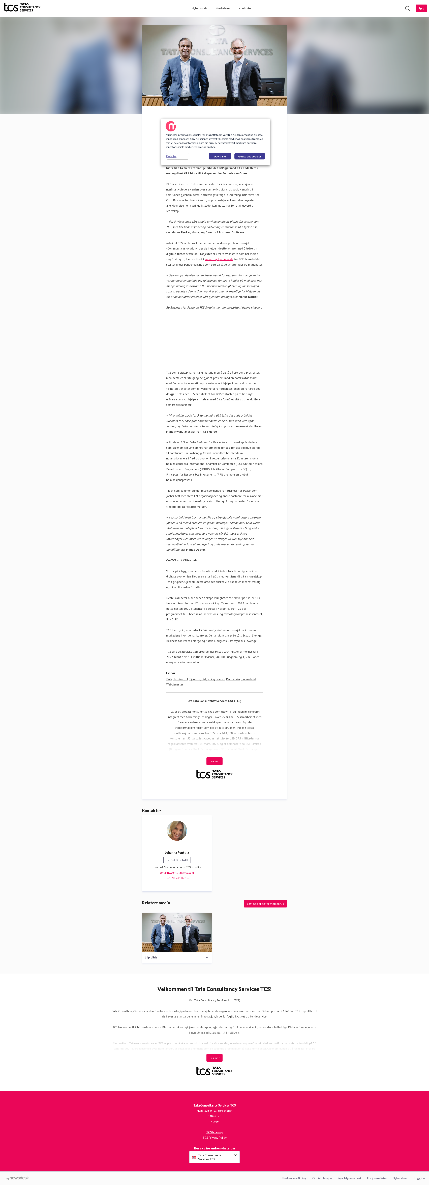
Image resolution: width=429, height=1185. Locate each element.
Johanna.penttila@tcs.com (177, 872)
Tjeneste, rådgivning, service (207, 679)
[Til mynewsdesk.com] (17, 1178)
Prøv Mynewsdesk (349, 1178)
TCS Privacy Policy (215, 1137)
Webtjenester (174, 684)
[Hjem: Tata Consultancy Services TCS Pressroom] (22, 8)
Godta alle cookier (249, 156)
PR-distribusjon (322, 1178)
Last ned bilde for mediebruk (265, 903)
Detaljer (171, 156)
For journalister (377, 1178)
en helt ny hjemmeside (219, 259)
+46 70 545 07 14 (177, 878)
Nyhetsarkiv (199, 8)
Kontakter (245, 8)
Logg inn (419, 1178)
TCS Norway (214, 1132)
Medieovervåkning (294, 1178)
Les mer (214, 761)
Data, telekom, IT (177, 679)
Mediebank (223, 8)
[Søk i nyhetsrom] (407, 8)
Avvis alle (220, 156)
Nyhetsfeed (400, 1178)
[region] (215, 142)
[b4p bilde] (177, 932)
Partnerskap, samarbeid (241, 679)
